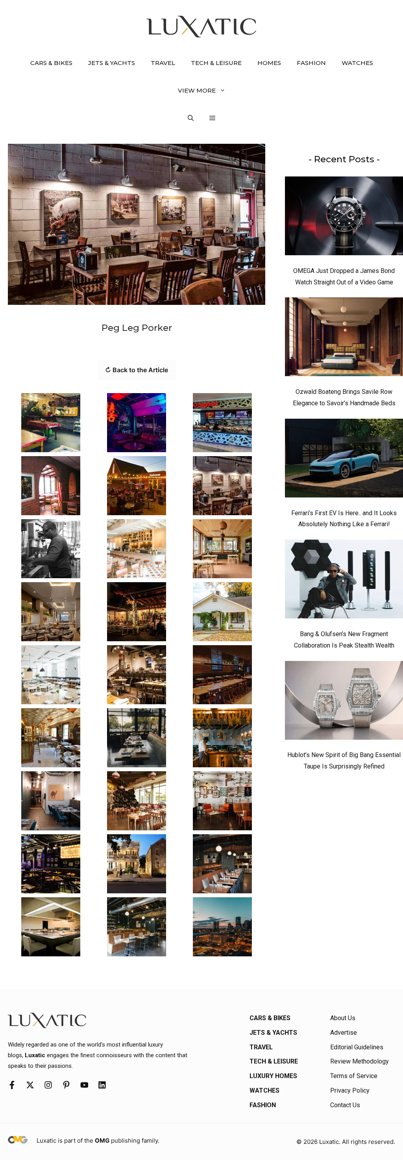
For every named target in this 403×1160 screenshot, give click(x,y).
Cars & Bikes (51, 63)
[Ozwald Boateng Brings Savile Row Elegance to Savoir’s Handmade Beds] (344, 338)
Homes (269, 63)
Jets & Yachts (111, 63)
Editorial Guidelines (356, 1047)
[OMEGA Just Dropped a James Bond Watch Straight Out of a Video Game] (344, 217)
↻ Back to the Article (136, 370)
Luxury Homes (273, 1076)
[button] (191, 118)
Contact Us (345, 1105)
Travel (163, 63)
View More (197, 90)
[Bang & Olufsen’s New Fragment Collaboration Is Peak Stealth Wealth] (344, 581)
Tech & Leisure (216, 63)
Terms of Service (353, 1076)
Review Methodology (359, 1061)
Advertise (343, 1032)
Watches (357, 63)
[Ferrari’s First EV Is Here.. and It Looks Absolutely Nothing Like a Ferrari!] (344, 460)
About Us (342, 1018)
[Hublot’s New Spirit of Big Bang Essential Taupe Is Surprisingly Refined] (344, 702)
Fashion (311, 63)
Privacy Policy (350, 1090)
